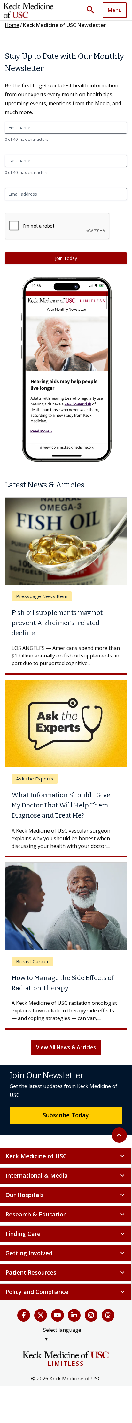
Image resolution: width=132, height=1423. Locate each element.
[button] (93, 10)
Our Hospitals (65, 1195)
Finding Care (65, 1233)
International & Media (65, 1175)
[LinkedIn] (74, 1315)
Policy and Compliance (65, 1292)
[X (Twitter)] (40, 1315)
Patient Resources (65, 1272)
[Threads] (108, 1315)
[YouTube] (57, 1315)
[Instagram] (91, 1315)
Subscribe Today (66, 1115)
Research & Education (65, 1214)
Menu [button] (115, 10)
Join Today (66, 258)
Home (12, 25)
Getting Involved (65, 1253)
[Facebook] (23, 1315)
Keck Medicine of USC (65, 1156)
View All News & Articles (66, 1047)
